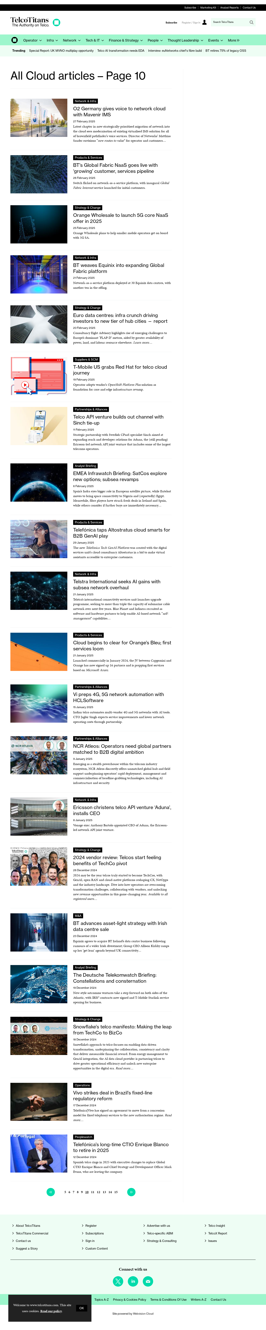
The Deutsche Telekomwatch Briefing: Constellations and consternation (114, 978)
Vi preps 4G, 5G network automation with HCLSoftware (118, 697)
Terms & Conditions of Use (168, 1300)
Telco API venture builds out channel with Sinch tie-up (118, 420)
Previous (51, 1192)
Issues (212, 1241)
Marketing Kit (208, 7)
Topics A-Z (101, 1300)
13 (104, 1192)
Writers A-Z (199, 1300)
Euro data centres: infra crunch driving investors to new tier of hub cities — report (120, 318)
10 (87, 1192)
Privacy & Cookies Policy (129, 1300)
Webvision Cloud (143, 1313)
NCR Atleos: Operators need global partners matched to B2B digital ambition (122, 749)
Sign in (90, 1241)
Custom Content (96, 1248)
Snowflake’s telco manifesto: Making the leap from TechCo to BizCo (122, 1030)
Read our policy (51, 1311)
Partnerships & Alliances (91, 409)
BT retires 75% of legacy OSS (226, 51)
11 (92, 1192)
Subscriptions (94, 1233)
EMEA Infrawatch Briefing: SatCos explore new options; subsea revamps (120, 476)
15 (116, 1192)
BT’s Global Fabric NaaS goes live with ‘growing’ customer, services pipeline (115, 168)
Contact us (23, 1241)
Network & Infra (85, 101)
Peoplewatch (83, 1137)
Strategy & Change (88, 208)
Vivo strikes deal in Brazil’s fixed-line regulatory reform (112, 1096)
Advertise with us (158, 1226)
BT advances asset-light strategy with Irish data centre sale (120, 926)
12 (98, 1192)
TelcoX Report (217, 1233)
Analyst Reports (229, 7)
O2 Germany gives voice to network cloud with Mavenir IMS (119, 112)
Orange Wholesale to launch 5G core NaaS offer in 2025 (120, 218)
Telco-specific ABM (160, 1233)
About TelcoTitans (28, 1226)
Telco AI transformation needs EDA (120, 51)
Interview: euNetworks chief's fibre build (175, 51)
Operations (82, 1085)
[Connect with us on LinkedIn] (133, 1281)
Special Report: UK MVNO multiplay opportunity (61, 51)
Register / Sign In (191, 22)
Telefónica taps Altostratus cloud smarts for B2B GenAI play (121, 533)
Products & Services (88, 158)
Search (251, 22)
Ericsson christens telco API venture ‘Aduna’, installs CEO (122, 810)
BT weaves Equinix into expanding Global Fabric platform (118, 268)
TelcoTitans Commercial (32, 1233)
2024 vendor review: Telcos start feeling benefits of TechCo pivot (117, 860)
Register (91, 1226)
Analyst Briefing (85, 466)
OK (81, 1308)
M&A (78, 916)
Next (131, 1192)
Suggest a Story (27, 1248)
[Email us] (148, 1281)
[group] (232, 39)
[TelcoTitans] (35, 25)
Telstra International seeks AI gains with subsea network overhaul (116, 584)
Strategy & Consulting (161, 1241)
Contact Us (249, 7)
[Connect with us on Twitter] (118, 1281)
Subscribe (190, 7)
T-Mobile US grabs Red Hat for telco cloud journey (120, 370)
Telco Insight (216, 1226)
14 (110, 1192)
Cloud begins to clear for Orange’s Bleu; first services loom (122, 646)
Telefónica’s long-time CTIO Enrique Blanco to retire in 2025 (121, 1147)
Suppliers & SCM (86, 359)
